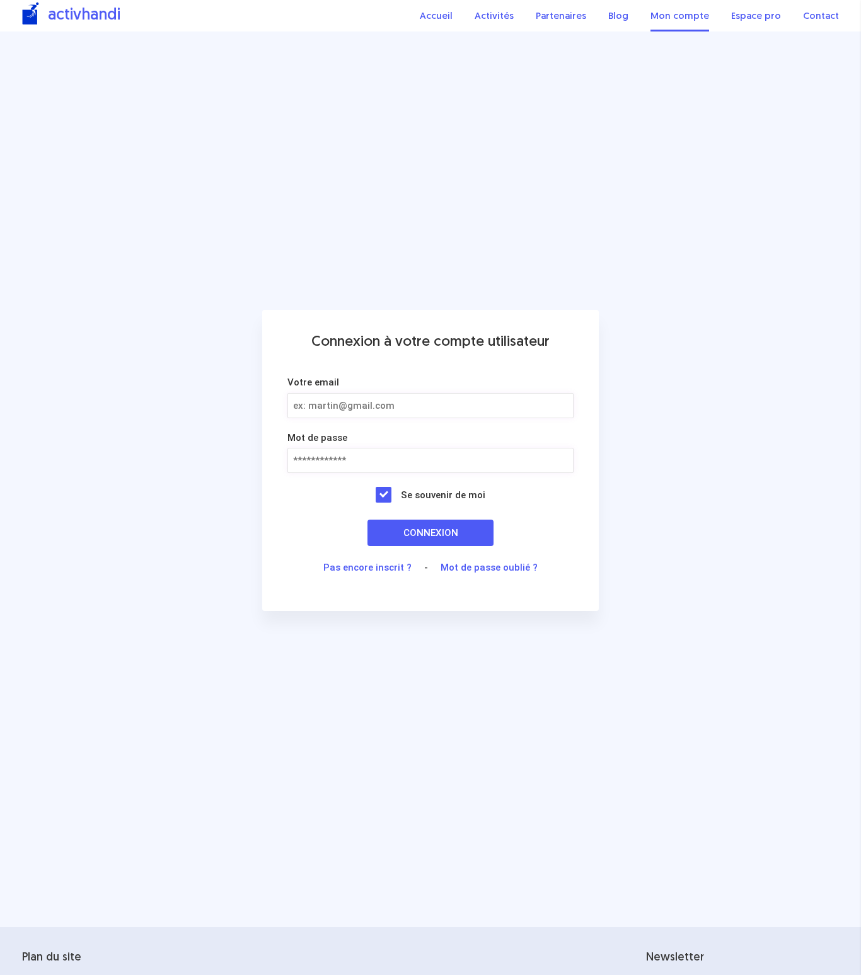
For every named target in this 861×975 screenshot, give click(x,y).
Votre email (313, 382)
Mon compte (679, 16)
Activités (494, 16)
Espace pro (756, 16)
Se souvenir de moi (443, 495)
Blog (618, 16)
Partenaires (561, 16)
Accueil (436, 16)
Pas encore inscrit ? (367, 567)
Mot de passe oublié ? (489, 567)
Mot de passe (317, 437)
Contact (821, 16)
